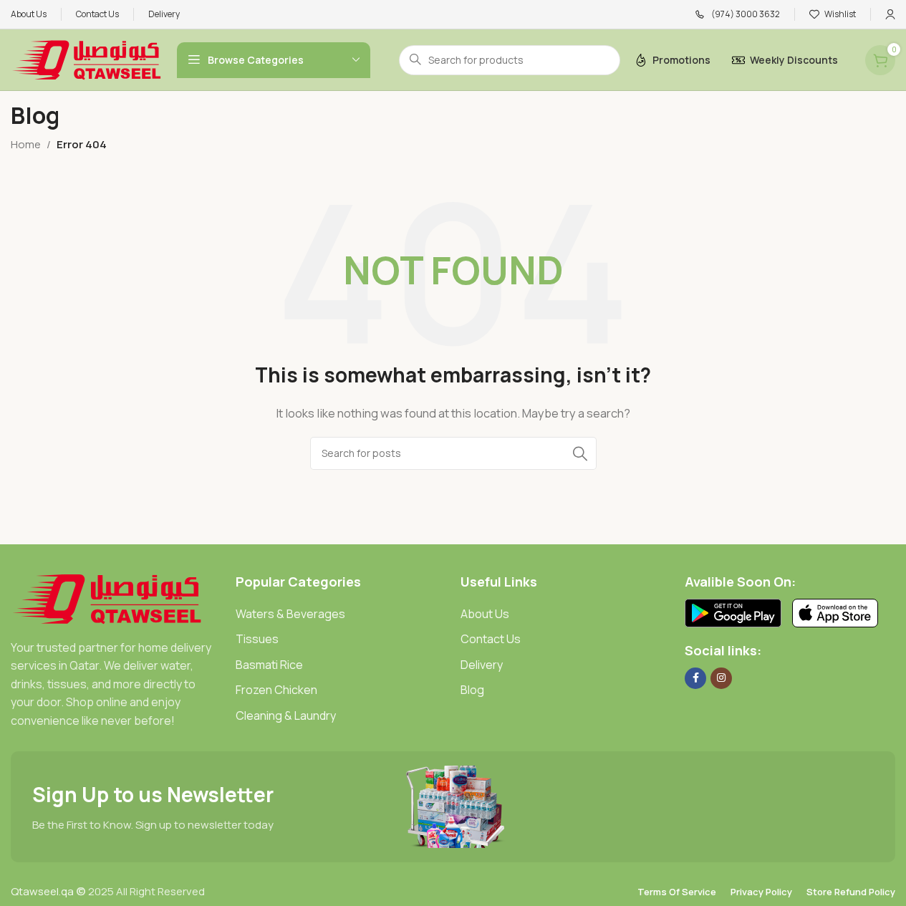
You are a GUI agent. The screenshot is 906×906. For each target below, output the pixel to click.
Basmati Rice (269, 665)
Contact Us (491, 639)
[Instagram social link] (721, 678)
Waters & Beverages (290, 614)
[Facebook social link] (695, 678)
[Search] (580, 453)
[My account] (890, 14)
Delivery (482, 665)
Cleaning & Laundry (286, 715)
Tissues (257, 639)
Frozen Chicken (276, 690)
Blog (472, 690)
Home (26, 144)
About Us (485, 614)
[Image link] (107, 597)
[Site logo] (87, 59)
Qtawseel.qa (42, 891)
